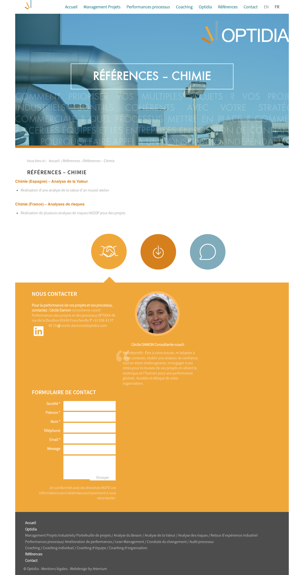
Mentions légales (54, 568)
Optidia (31, 529)
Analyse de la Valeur (160, 535)
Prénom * (53, 412)
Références (33, 554)
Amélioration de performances (88, 541)
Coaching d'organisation (128, 547)
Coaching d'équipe (91, 547)
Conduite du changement (167, 541)
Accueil (30, 522)
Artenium (100, 568)
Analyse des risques (193, 535)
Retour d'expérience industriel (234, 535)
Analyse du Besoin (128, 535)
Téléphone (52, 430)
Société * (53, 403)
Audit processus (202, 541)
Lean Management (129, 541)
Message (53, 448)
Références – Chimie (152, 76)
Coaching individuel (58, 547)
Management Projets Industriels (49, 535)
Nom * (55, 421)
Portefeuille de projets (93, 535)
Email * (54, 439)
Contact (31, 560)
